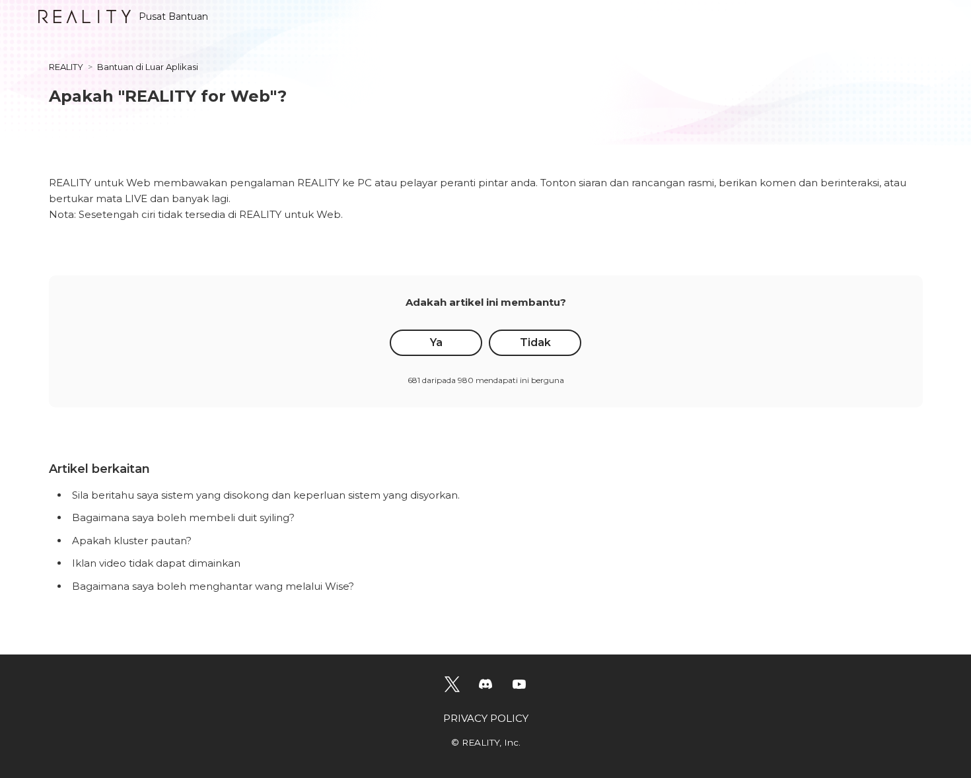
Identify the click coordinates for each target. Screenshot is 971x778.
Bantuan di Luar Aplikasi (147, 66)
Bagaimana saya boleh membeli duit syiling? (183, 517)
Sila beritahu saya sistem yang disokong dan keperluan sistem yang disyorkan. (266, 495)
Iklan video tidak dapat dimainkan (156, 563)
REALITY (66, 66)
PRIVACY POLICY (485, 718)
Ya (436, 342)
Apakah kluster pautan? (132, 540)
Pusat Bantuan (173, 16)
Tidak (535, 342)
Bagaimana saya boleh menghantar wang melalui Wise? (213, 586)
